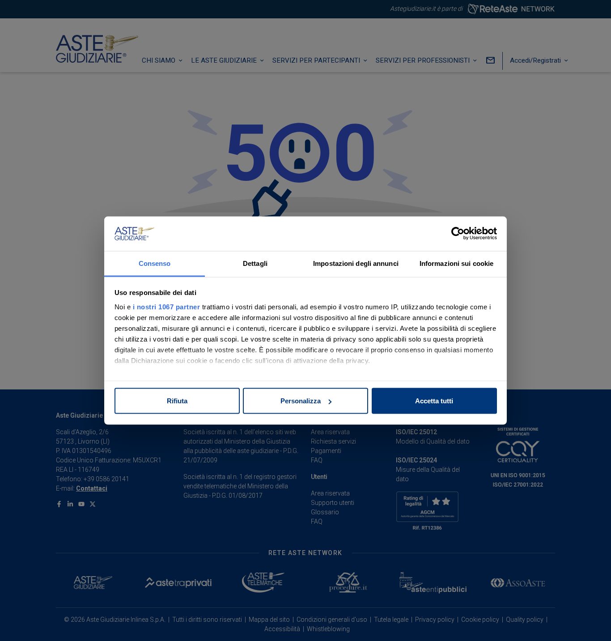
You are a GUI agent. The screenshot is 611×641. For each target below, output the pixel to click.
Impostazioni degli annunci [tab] (356, 263)
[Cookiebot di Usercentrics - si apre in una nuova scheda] (458, 233)
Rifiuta (177, 401)
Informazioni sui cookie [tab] (456, 263)
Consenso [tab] (155, 263)
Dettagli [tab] (255, 263)
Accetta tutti (434, 401)
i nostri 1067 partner (166, 306)
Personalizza (300, 401)
